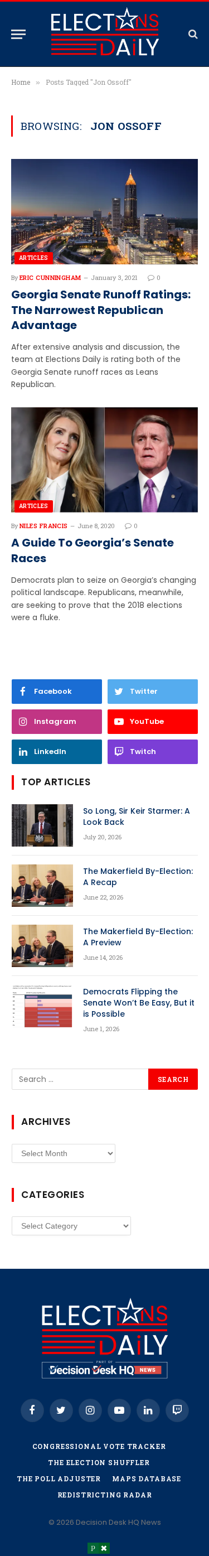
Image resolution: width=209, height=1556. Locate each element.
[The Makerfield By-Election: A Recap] (42, 885)
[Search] (192, 34)
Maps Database (146, 1478)
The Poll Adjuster (59, 1478)
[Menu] (18, 34)
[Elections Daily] (105, 34)
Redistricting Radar (104, 1494)
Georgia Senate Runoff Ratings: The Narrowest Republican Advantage (101, 309)
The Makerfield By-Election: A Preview (138, 937)
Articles (33, 258)
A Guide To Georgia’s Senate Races (92, 550)
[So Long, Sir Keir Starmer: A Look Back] (42, 825)
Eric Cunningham (50, 277)
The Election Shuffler (99, 1462)
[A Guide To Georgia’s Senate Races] (104, 459)
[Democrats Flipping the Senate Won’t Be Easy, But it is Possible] (42, 1006)
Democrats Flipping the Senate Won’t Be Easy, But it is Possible (139, 1002)
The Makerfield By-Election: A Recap (138, 877)
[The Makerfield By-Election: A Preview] (42, 946)
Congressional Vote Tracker (99, 1446)
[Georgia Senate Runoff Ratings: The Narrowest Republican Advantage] (104, 211)
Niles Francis (44, 525)
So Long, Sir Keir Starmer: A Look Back (136, 816)
